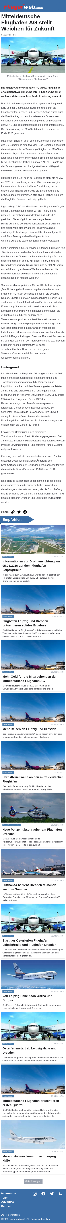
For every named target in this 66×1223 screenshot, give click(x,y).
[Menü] (60, 6)
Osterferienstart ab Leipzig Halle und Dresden (26, 1014)
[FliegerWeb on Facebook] (43, 1199)
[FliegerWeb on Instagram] (34, 1199)
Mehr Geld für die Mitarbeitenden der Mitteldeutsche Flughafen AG (29, 644)
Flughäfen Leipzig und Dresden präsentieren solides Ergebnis (29, 588)
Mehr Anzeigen (33, 1181)
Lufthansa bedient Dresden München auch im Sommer (30, 850)
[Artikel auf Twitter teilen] (19, 512)
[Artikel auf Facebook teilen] (25, 512)
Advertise (7, 1201)
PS (14, 35)
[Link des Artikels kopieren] (13, 512)
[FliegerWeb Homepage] (23, 6)
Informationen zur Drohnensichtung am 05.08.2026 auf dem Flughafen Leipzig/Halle (30, 529)
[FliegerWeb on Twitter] (52, 1199)
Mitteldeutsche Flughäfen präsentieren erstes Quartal (30, 1066)
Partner (6, 1206)
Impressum (8, 1193)
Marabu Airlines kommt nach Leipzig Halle (24, 1121)
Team (4, 1197)
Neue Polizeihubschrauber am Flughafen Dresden (28, 795)
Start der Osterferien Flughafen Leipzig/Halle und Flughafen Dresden (27, 908)
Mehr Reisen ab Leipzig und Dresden (21, 694)
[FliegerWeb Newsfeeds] (60, 1193)
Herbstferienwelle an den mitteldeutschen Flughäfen (29, 742)
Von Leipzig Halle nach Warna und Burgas (24, 961)
